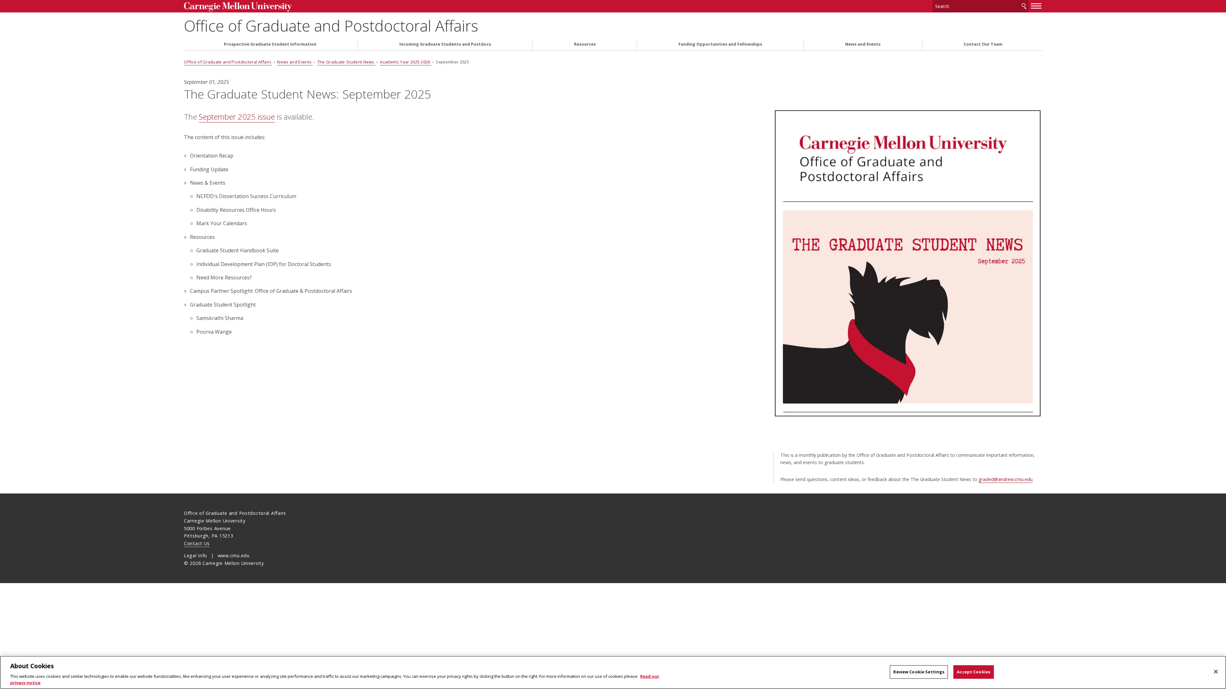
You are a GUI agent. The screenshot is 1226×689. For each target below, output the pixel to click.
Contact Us (197, 543)
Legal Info (195, 555)
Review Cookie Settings (918, 672)
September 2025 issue (237, 116)
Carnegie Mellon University (282, 7)
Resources (585, 44)
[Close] (1216, 672)
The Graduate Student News (346, 62)
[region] (613, 672)
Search (1023, 6)
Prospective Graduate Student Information (270, 44)
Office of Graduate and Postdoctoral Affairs (331, 25)
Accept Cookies (973, 672)
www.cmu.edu (234, 555)
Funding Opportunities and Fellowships (720, 44)
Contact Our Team (983, 44)
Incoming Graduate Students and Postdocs (445, 44)
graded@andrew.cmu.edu (1006, 479)
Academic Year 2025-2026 (405, 62)
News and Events (863, 44)
